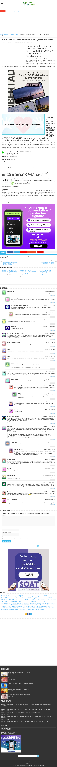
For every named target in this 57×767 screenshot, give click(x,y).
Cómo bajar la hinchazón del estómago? (19, 672)
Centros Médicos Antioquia (14, 598)
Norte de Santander (21, 609)
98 (8, 706)
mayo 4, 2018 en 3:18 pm (50, 333)
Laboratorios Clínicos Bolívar (36, 603)
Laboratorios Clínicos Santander (48, 604)
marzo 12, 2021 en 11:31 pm (49, 449)
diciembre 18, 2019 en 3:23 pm (49, 326)
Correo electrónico (6, 532)
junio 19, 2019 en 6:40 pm (50, 371)
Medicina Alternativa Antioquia (45, 606)
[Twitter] (31, 614)
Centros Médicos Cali (42, 598)
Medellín (21, 606)
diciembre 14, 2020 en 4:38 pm (49, 482)
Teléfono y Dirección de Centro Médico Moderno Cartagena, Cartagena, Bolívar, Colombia (10, 272)
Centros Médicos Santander (34, 599)
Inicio (1, 34)
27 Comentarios (29, 42)
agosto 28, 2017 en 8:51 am (49, 297)
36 (8, 710)
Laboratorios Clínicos (38, 602)
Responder (53, 295)
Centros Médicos (14, 34)
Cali (35, 596)
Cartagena (38, 595)
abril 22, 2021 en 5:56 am (50, 393)
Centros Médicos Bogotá (29, 598)
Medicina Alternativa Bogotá (8, 607)
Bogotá (20, 596)
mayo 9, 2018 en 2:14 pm (50, 349)
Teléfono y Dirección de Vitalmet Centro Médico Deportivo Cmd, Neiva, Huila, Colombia (46, 272)
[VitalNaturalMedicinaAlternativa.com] (28, 3)
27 (8, 722)
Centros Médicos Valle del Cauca (48, 599)
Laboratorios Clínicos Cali (6, 604)
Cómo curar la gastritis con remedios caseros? (20, 683)
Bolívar (24, 595)
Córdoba (22, 602)
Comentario (4, 515)
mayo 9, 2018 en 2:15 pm (50, 356)
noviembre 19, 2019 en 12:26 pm (48, 363)
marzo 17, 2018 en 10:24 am (49, 305)
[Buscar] (38, 546)
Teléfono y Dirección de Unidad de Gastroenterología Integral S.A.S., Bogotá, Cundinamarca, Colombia (26, 704)
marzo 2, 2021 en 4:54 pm (50, 499)
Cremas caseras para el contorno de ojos (19, 694)
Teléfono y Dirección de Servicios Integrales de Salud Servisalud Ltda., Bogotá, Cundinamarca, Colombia (26, 717)
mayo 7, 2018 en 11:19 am (50, 342)
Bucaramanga (30, 596)
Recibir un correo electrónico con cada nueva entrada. (16, 539)
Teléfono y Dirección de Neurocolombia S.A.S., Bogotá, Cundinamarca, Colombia (47, 262)
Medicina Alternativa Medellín (48, 607)
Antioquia (4, 596)
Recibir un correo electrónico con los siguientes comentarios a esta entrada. (21, 537)
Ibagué (29, 602)
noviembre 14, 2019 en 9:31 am (49, 416)
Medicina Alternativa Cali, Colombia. (32, 762)
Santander (28, 609)
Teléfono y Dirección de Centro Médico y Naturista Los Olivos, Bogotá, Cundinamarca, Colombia (26, 709)
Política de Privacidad (39, 765)
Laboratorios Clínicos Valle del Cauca (10, 606)
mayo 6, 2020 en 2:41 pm (50, 442)
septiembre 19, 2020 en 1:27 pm (49, 385)
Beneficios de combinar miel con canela (18, 689)
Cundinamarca (15, 602)
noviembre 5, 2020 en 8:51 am (49, 401)
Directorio (6, 34)
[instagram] (30, 763)
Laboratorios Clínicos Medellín (35, 604)
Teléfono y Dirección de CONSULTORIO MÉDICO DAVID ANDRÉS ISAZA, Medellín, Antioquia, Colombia (10, 262)
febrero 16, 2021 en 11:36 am (49, 491)
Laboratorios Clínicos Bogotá (24, 603)
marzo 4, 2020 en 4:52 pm (50, 459)
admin (4, 42)
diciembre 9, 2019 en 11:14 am (49, 426)
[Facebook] (28, 614)
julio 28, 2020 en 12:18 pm (50, 468)
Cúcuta (25, 602)
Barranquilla (15, 596)
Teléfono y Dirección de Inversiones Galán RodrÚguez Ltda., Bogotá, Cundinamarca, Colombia (28, 272)
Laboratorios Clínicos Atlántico (10, 603)
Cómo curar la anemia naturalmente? (18, 678)
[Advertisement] (28, 23)
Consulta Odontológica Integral (13, 11)
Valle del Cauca (39, 609)
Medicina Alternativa (31, 606)
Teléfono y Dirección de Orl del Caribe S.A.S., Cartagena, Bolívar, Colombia (20, 712)
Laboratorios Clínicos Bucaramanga (48, 603)
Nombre (4, 528)
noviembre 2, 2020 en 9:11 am (49, 475)
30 (8, 719)
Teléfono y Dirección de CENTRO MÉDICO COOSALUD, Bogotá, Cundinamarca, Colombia (25, 721)
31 (8, 714)
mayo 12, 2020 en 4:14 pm (50, 379)
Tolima (32, 609)
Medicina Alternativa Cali (20, 607)
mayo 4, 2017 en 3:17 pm (50, 291)
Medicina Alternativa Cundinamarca (33, 607)
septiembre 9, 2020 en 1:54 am (49, 312)
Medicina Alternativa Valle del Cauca (9, 609)
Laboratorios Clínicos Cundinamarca (20, 604)
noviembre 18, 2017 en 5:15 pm (49, 319)
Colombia (5, 601)
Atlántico (9, 596)
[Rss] (26, 614)
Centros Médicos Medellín (22, 599)
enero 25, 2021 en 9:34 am (50, 409)
